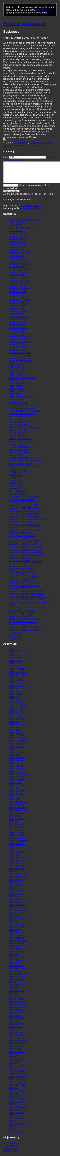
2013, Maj (14, 1087)
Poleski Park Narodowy (21, 421)
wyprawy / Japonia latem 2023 (25, 549)
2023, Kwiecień (17, 757)
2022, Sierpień (16, 779)
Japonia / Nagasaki (19, 305)
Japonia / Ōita (16, 313)
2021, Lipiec (15, 815)
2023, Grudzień (17, 735)
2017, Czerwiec (17, 951)
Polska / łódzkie (17, 435)
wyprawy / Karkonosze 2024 (24, 563)
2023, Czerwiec (17, 752)
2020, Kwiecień (17, 857)
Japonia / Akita (17, 236)
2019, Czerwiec (17, 885)
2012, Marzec (16, 1126)
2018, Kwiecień (17, 923)
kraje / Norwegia (18, 383)
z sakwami (35, 142)
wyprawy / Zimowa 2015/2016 (25, 629)
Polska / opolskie (18, 444)
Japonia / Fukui (17, 247)
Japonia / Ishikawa (19, 272)
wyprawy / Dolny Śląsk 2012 (24, 513)
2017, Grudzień (16, 935)
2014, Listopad (16, 1037)
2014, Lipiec (15, 1048)
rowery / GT (15, 477)
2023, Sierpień (16, 746)
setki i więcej (16, 485)
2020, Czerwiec (17, 851)
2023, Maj (14, 754)
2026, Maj (14, 654)
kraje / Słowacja (17, 388)
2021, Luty (14, 829)
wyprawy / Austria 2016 (21, 499)
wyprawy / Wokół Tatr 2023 (24, 627)
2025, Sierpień (16, 679)
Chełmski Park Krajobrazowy (24, 219)
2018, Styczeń (16, 932)
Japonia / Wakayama (20, 352)
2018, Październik (18, 907)
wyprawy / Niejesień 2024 (23, 579)
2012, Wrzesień (17, 1109)
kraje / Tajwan (16, 391)
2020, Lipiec (15, 849)
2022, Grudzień (17, 768)
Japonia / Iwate (17, 274)
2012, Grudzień (17, 1101)
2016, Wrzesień (17, 976)
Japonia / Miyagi (18, 297)
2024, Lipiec (15, 716)
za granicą (47, 142)
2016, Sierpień (16, 979)
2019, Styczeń (16, 899)
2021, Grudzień (17, 801)
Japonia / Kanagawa (19, 283)
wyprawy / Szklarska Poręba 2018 (27, 607)
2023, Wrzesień (17, 743)
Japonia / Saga (17, 324)
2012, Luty (14, 1129)
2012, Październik (18, 1107)
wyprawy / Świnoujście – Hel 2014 (27, 599)
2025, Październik (18, 674)
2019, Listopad (17, 871)
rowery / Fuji (15, 474)
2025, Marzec (16, 693)
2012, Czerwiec (17, 1118)
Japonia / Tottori (18, 347)
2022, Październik (18, 774)
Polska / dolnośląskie (20, 424)
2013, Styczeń (16, 1098)
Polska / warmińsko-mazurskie (25, 460)
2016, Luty (14, 996)
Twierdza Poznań (18, 494)
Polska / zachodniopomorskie (24, 466)
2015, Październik (18, 1007)
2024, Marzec (16, 727)
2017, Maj (14, 954)
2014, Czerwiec (17, 1051)
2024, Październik (18, 707)
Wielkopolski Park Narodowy (24, 496)
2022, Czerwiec (17, 785)
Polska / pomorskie (19, 452)
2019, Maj (14, 887)
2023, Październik (18, 740)
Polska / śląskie (17, 455)
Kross (11, 1143)
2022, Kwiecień (17, 790)
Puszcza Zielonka (18, 471)
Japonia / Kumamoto (20, 288)
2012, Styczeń (16, 1131)
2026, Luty (14, 663)
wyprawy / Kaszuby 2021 (22, 566)
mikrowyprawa (17, 399)
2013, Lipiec (15, 1082)
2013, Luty (14, 1095)
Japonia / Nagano (18, 302)
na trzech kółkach (18, 402)
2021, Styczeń (16, 832)
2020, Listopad (17, 838)
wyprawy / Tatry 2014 (20, 616)
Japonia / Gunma (18, 258)
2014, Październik (18, 1040)
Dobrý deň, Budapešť (31, 208)
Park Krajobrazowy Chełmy (23, 408)
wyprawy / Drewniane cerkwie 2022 (28, 518)
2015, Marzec (16, 1026)
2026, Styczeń (16, 666)
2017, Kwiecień (16, 957)
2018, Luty (14, 929)
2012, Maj (14, 1120)
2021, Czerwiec (17, 818)
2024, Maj (14, 721)
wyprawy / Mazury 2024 (22, 574)
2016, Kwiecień (16, 990)
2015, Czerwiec (17, 1018)
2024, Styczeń (16, 732)
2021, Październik (18, 807)
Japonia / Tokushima (20, 341)
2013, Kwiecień (17, 1090)
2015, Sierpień (16, 1012)
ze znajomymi (16, 638)
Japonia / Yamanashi (20, 360)
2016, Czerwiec (17, 985)
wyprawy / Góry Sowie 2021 (24, 524)
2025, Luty (14, 696)
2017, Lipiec (15, 948)
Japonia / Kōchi (17, 286)
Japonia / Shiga (17, 330)
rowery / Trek (36, 145)
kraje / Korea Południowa (22, 377)
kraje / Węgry (21, 142)
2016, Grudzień (17, 968)
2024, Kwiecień (17, 724)
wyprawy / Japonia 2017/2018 (25, 541)
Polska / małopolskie (20, 438)
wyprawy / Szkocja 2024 (22, 610)
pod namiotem (16, 419)
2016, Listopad (16, 971)
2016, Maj (14, 987)
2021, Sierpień (16, 813)
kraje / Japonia (17, 374)
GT (10, 1148)
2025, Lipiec (15, 682)
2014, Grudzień (17, 1034)
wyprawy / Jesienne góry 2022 (25, 560)
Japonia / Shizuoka (19, 335)
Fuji (10, 1151)
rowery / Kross (16, 480)
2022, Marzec (16, 793)
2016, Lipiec (15, 982)
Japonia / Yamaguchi (20, 358)
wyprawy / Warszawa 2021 (23, 621)
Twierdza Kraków (18, 491)
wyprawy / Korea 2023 (21, 571)
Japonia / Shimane (18, 333)
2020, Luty (14, 862)
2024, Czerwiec (17, 718)
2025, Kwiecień (17, 691)
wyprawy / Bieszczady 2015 (24, 505)
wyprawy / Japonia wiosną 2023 (26, 555)
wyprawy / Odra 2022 (20, 588)
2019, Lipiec (15, 882)
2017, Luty (14, 962)
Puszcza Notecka (18, 469)
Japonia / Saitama (18, 327)
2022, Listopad (17, 771)
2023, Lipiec (15, 749)
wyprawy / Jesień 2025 (21, 557)
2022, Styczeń (16, 799)
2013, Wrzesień (17, 1076)
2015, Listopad (17, 1004)
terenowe (14, 488)
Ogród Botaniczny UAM (21, 405)
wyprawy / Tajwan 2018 (21, 613)
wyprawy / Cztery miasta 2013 (25, 510)
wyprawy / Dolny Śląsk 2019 (24, 516)
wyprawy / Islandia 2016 (22, 535)
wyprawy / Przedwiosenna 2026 (26, 593)
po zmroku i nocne (19, 416)
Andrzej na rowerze (24, 23)
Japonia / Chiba (17, 241)
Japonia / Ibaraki (18, 269)
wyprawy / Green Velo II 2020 (24, 530)
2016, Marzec (16, 993)
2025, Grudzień (17, 668)
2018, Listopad (17, 904)
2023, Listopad (17, 738)
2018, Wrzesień (17, 910)
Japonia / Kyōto (17, 291)
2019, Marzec (16, 893)
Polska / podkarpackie (21, 446)
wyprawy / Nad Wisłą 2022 (23, 577)
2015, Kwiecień (17, 1023)
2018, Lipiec (15, 915)
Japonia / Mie (16, 294)
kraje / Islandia (16, 371)
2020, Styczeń (16, 865)
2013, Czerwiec (17, 1084)
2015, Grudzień (17, 1001)
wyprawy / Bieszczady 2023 (24, 507)
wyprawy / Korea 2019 (21, 568)
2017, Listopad (16, 937)
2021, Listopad (16, 804)
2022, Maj (14, 788)
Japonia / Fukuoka (18, 249)
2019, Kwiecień (17, 890)
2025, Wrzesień (17, 677)
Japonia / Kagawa (18, 277)
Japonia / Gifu (16, 255)
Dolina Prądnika (17, 225)
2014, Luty (14, 1062)
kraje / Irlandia (16, 369)
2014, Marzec (16, 1059)
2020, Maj (14, 854)
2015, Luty (14, 1029)
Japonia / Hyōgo (18, 266)
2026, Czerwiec (17, 652)
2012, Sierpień (16, 1112)
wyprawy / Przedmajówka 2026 (26, 591)
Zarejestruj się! (16, 160)
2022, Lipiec (15, 782)
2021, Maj (14, 821)
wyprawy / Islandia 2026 (22, 538)
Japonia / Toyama (18, 349)
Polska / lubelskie (18, 430)
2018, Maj (14, 921)
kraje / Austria (16, 363)
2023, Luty (14, 763)
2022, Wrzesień (17, 777)
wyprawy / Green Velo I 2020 (24, 527)
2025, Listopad (17, 671)
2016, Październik (18, 973)
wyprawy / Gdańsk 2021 (22, 521)
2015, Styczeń (16, 1032)
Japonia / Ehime (17, 244)
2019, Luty (14, 896)
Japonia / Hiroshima (19, 261)
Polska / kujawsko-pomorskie (24, 427)
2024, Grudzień (17, 702)
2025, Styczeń (16, 699)
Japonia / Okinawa (19, 319)
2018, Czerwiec (17, 918)
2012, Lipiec (15, 1115)
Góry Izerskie (16, 230)
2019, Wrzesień (17, 876)
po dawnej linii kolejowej (22, 413)
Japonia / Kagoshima (20, 280)
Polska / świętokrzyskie (21, 457)
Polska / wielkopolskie (21, 463)
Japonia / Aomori (18, 238)
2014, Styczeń (16, 1065)
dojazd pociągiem (18, 222)
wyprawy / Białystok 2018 (22, 502)
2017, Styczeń (16, 965)
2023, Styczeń (16, 765)
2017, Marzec (16, 960)
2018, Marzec (16, 926)
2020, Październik (18, 840)
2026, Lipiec (15, 649)
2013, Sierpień (16, 1079)
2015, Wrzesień (17, 1009)
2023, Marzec (16, 760)
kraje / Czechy (16, 366)
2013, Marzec (16, 1093)
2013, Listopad (17, 1070)
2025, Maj (14, 688)
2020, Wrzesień (17, 843)
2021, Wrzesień (17, 810)
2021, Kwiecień (16, 824)
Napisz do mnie (44, 9)
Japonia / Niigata (18, 310)
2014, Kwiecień (16, 1057)
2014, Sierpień (16, 1046)
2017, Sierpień (16, 946)
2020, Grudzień (17, 835)
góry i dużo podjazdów (21, 227)
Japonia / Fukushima (20, 252)
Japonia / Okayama (19, 316)
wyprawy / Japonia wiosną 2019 (26, 552)
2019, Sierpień (16, 879)
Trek (11, 1145)
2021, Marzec (16, 826)
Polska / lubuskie (18, 433)
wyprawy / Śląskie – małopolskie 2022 (29, 596)
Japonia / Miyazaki (19, 299)
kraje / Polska (16, 385)
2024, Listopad (17, 704)
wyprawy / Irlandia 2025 (22, 532)
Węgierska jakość (30, 205)
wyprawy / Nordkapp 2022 (23, 582)
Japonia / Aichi (17, 233)
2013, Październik (18, 1073)
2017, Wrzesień (16, 943)
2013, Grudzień (17, 1068)
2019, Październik (18, 874)
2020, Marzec (16, 860)
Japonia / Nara (17, 308)
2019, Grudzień (17, 868)
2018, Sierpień (16, 912)
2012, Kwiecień (17, 1123)
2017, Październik (18, 940)
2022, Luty (14, 796)
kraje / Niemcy (16, 380)
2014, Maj (14, 1054)
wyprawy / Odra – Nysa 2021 (24, 585)
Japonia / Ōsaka (17, 322)
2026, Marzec (16, 660)
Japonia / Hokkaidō (19, 263)
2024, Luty (14, 729)
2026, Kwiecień (17, 657)
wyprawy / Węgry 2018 (15, 145)
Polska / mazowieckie (20, 441)
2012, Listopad (17, 1104)
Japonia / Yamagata (19, 355)
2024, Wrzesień (17, 710)
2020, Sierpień (16, 846)
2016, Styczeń (16, 998)
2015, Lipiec (15, 1015)
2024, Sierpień (16, 713)
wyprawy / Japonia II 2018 (23, 543)
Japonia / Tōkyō (17, 344)
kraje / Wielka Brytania (21, 396)
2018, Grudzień (17, 901)
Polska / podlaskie (18, 449)
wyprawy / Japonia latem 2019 (25, 546)
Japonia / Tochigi (18, 338)
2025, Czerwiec (17, 685)
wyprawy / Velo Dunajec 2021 (24, 618)
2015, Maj (14, 1021)
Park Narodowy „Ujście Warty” (25, 410)
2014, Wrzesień (17, 1043)
